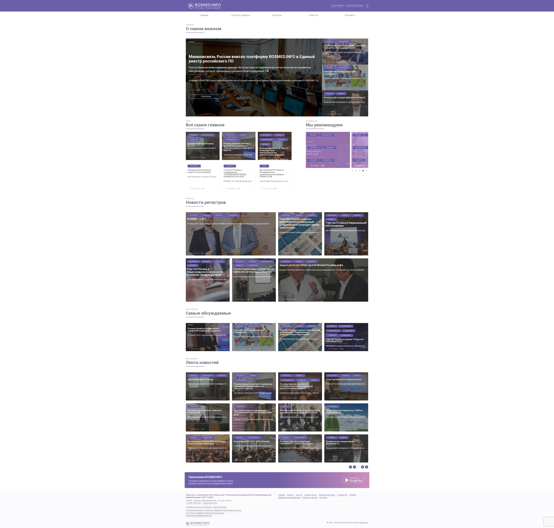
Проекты (277, 15)
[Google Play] (353, 480)
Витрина (352, 495)
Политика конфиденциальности (199, 516)
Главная (204, 15)
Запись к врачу (310, 495)
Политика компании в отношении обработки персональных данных (213, 510)
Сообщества (342, 495)
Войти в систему (355, 6)
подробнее (206, 97)
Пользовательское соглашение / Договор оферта (206, 507)
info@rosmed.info (210, 503)
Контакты (350, 15)
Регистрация (337, 6)
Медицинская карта (327, 495)
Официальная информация (289, 498)
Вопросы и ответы (310, 498)
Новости (313, 15)
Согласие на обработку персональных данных (205, 513)
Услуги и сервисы (240, 15)
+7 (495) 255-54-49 (193, 503)
